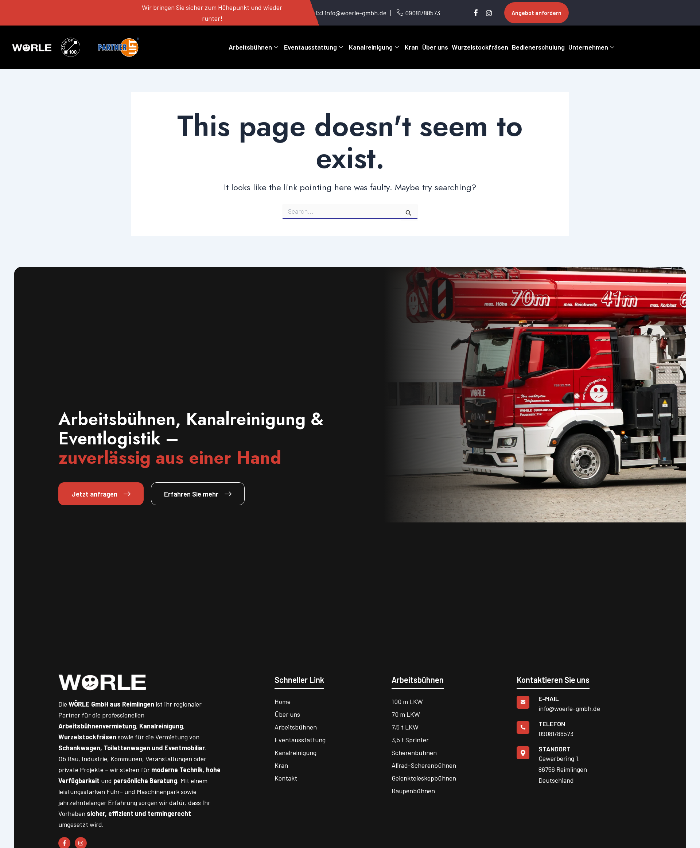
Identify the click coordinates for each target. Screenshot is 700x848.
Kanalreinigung (371, 47)
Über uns (435, 47)
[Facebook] (473, 12)
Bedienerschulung (538, 47)
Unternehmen (588, 47)
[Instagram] (486, 12)
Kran (412, 47)
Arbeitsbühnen (250, 47)
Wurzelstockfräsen (480, 47)
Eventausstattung (310, 47)
